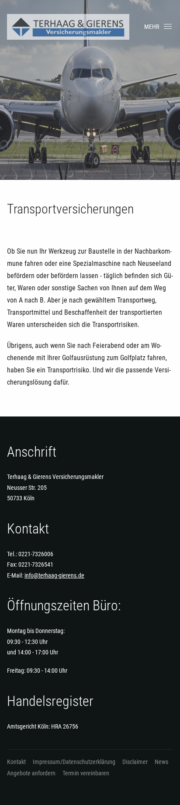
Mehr (151, 26)
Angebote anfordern (31, 773)
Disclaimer (135, 761)
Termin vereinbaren (85, 773)
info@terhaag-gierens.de (54, 575)
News (161, 761)
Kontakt (16, 761)
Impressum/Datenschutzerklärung (74, 761)
